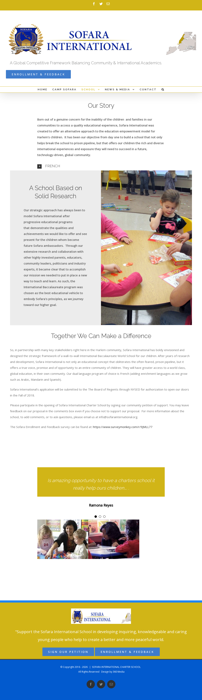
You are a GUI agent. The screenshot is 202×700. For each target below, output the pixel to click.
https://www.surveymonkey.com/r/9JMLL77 (122, 427)
